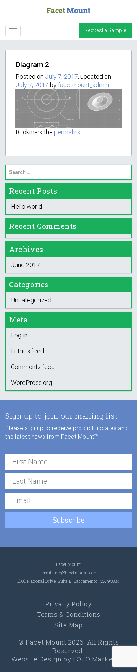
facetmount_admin (83, 85)
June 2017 (25, 265)
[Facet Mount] (68, 10)
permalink (67, 132)
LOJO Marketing (99, 659)
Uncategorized (31, 300)
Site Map (68, 624)
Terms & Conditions (68, 614)
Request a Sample (105, 30)
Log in (19, 335)
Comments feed (33, 366)
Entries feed (27, 351)
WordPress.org (31, 382)
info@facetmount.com (76, 572)
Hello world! (27, 206)
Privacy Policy (68, 603)
